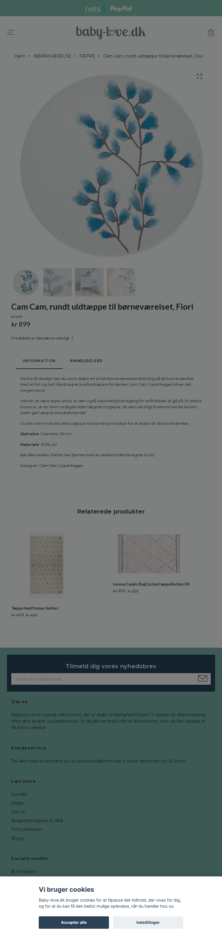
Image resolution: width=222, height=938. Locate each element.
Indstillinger (148, 922)
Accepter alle (74, 922)
